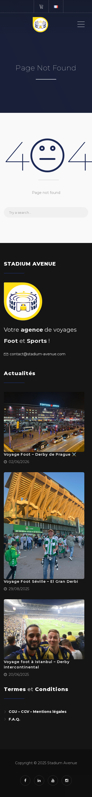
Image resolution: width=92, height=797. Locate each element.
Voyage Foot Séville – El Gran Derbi (41, 581)
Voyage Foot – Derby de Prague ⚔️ (40, 454)
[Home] (40, 24)
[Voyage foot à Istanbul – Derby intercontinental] (44, 629)
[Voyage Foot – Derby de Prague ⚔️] (44, 422)
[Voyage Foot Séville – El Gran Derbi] (44, 525)
